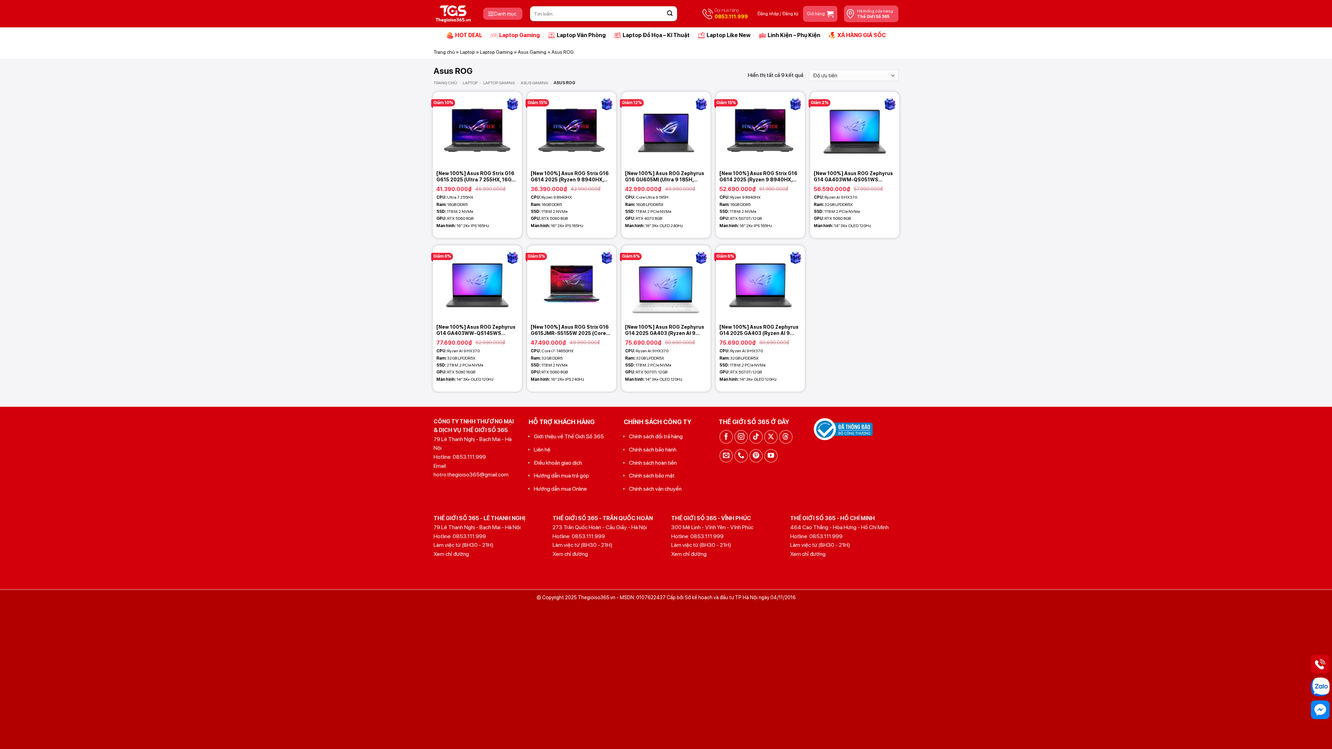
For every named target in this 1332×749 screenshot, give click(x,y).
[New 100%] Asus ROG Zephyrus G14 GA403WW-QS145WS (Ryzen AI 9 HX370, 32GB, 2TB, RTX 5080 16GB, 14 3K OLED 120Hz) (475, 330)
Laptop (467, 52)
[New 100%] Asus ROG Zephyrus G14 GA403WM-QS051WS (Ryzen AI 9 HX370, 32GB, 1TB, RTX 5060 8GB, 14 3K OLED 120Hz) (853, 177)
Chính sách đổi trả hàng (656, 436)
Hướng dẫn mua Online (560, 488)
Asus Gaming (532, 52)
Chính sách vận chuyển (655, 488)
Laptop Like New (729, 35)
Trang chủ (444, 52)
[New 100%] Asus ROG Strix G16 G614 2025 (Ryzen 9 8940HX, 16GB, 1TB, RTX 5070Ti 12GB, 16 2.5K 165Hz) (758, 177)
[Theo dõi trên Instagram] (741, 437)
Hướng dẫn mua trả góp (561, 475)
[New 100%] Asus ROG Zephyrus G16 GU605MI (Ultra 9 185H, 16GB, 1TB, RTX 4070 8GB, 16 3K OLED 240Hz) (664, 177)
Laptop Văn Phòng (581, 35)
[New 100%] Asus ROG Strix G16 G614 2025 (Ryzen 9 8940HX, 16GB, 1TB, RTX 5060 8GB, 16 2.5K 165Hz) (570, 177)
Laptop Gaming (519, 35)
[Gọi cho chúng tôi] (741, 456)
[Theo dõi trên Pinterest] (756, 456)
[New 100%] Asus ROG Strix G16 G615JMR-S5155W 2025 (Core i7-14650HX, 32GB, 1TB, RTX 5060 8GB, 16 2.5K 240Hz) (570, 330)
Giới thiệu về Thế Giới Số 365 (569, 436)
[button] (502, 14)
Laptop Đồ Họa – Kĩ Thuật (656, 35)
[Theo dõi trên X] (771, 437)
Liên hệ (542, 449)
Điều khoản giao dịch (558, 462)
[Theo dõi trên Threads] (786, 437)
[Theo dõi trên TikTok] (756, 437)
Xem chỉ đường (451, 554)
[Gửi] (670, 14)
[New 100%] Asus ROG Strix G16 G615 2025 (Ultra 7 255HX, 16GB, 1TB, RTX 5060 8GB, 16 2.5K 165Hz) (476, 177)
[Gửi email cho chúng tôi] (726, 456)
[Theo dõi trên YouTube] (771, 456)
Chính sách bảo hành (652, 449)
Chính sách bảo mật (652, 475)
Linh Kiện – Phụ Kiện (794, 35)
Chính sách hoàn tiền (653, 462)
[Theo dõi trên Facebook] (726, 437)
